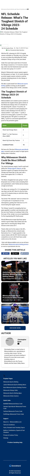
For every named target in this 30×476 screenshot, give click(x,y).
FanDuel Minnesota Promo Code (12, 411)
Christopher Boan (8, 48)
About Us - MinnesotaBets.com (12, 422)
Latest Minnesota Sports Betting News (14, 384)
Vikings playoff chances (14, 168)
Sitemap (5, 438)
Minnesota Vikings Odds (10, 390)
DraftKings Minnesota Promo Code (13, 414)
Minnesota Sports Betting (10, 382)
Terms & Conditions (9, 425)
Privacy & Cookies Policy (10, 435)
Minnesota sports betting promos (18, 244)
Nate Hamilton (20, 50)
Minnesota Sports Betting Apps (12, 393)
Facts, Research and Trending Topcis (14, 427)
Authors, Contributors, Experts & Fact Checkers (14, 431)
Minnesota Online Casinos (11, 396)
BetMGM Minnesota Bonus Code (12, 404)
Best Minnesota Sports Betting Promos (14, 387)
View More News (15, 328)
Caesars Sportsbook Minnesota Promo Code (14, 407)
